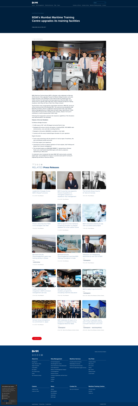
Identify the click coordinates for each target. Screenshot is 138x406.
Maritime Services (49, 5)
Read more (9, 391)
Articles (52, 389)
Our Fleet (91, 359)
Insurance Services (54, 373)
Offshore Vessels (92, 371)
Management (34, 361)
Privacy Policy (42, 404)
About (33, 5)
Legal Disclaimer (35, 404)
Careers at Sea (35, 389)
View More (37, 338)
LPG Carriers (91, 365)
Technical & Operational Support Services (78, 367)
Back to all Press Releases (38, 39)
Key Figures (34, 369)
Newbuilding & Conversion (75, 363)
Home (33, 13)
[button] (3, 394)
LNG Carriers (91, 363)
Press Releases (41, 13)
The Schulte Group (35, 371)
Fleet (55, 5)
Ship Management (40, 5)
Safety (33, 373)
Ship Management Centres (56, 363)
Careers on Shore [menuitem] (77, 5)
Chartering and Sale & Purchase (76, 365)
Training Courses (92, 389)
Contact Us (73, 386)
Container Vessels (92, 361)
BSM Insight (53, 397)
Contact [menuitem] (104, 5)
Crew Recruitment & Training (75, 361)
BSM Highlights (54, 391)
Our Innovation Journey (36, 375)
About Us (35, 359)
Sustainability (34, 367)
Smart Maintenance (55, 367)
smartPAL (53, 377)
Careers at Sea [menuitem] (85, 5)
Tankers (90, 367)
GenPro (52, 381)
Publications (53, 395)
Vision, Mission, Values (36, 363)
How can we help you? (74, 389)
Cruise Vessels (91, 373)
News (58, 5)
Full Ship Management (55, 361)
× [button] (16, 385)
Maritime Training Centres (95, 5)
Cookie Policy (48, 404)
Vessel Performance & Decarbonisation (58, 365)
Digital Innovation (35, 365)
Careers (34, 386)
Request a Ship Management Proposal (58, 369)
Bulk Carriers (91, 369)
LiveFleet (52, 379)
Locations (90, 391)
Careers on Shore (35, 391)
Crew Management (55, 371)
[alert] (9, 394)
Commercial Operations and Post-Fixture (59, 375)
